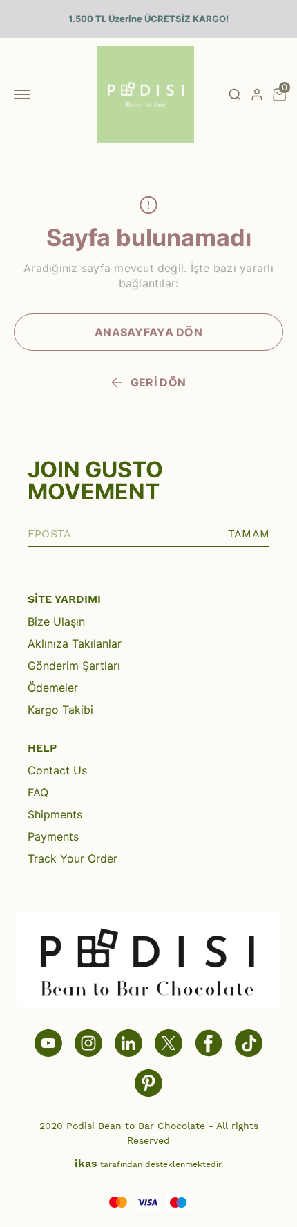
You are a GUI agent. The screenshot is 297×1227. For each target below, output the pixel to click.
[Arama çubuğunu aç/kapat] (235, 94)
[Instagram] (88, 1043)
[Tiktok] (248, 1043)
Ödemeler (53, 687)
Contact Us (57, 770)
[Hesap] (257, 94)
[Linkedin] (128, 1043)
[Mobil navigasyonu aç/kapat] (25, 94)
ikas (86, 1163)
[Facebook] (208, 1043)
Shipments (55, 814)
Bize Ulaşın (56, 621)
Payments (53, 836)
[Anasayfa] (148, 1083)
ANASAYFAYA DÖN (148, 332)
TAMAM (248, 533)
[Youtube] (48, 1043)
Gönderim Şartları (74, 665)
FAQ (38, 792)
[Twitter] (168, 1043)
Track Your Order (72, 858)
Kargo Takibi (60, 709)
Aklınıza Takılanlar (75, 643)
